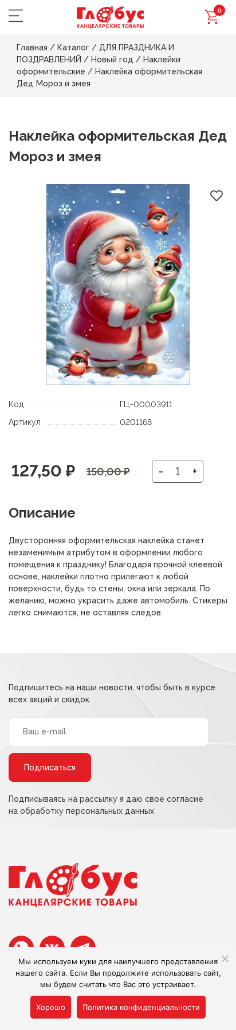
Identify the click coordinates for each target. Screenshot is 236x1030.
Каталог (73, 47)
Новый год (112, 59)
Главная (32, 47)
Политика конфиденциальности (141, 1007)
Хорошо (50, 1007)
